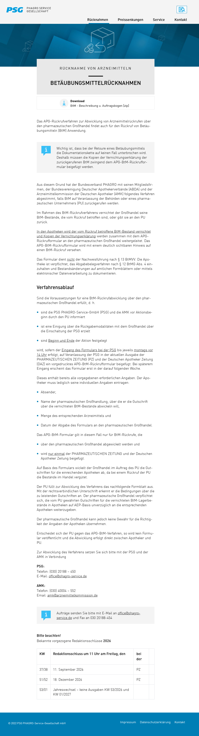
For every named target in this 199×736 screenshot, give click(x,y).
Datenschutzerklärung (155, 722)
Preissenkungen (130, 20)
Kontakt (181, 20)
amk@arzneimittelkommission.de (72, 595)
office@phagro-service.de (68, 575)
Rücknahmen (97, 20)
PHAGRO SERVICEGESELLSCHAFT (39, 9)
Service (159, 20)
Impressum (128, 722)
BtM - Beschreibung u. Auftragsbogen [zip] (99, 103)
